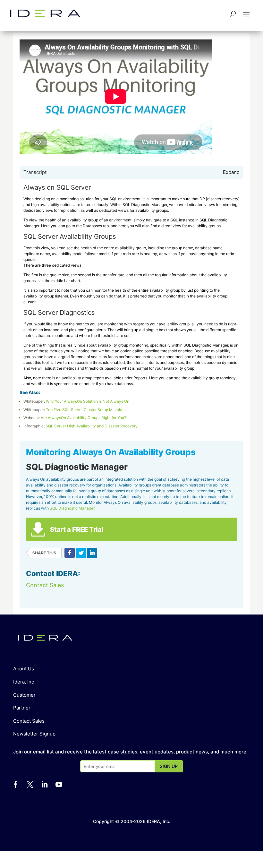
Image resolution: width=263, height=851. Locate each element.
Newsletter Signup (34, 734)
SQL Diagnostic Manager (72, 508)
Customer (24, 695)
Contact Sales (45, 585)
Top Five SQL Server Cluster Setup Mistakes (85, 409)
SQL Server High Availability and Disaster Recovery (92, 426)
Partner (21, 708)
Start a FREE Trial (77, 529)
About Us (23, 669)
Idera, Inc (23, 682)
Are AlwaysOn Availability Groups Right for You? (83, 417)
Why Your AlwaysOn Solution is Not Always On (87, 401)
